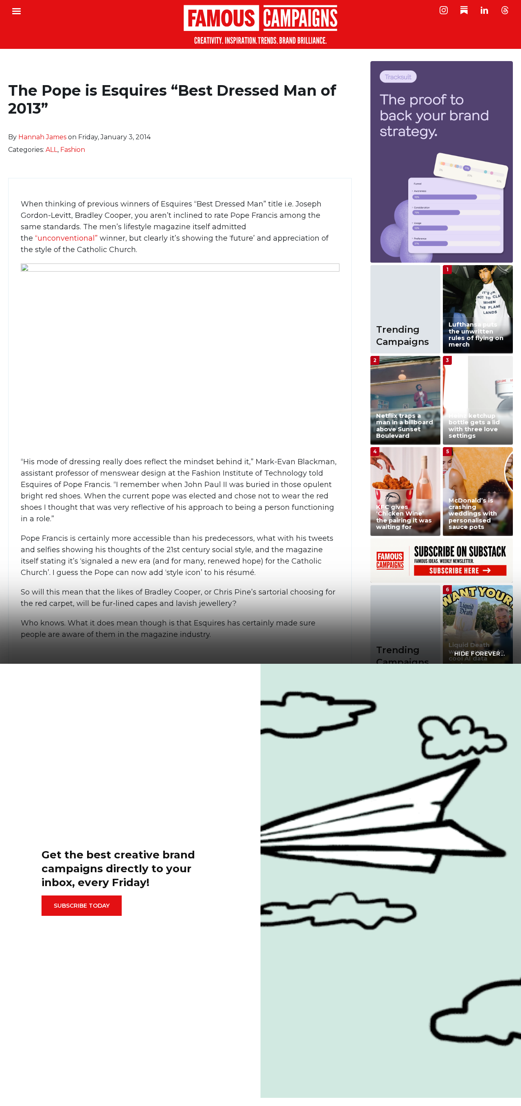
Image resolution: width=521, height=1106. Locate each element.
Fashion (72, 150)
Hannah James (42, 137)
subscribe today (81, 905)
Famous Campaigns (260, 24)
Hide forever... (479, 653)
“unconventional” (67, 238)
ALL (51, 150)
